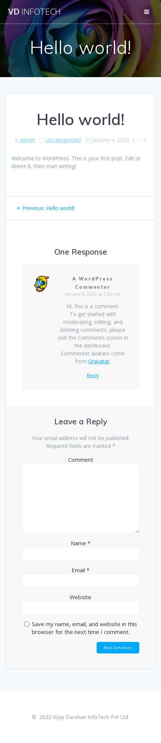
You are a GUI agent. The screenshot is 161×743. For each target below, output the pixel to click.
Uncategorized (63, 139)
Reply (93, 375)
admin (27, 139)
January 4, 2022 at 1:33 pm (93, 294)
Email (80, 570)
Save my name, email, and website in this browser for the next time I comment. (84, 628)
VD (34, 11)
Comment (80, 459)
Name (81, 543)
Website (80, 597)
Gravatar (98, 361)
